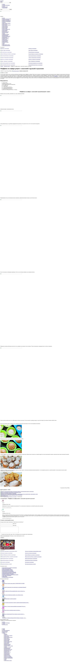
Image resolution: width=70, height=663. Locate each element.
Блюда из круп (6, 636)
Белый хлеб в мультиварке (6, 568)
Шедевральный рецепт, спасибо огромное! (9, 598)
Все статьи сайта (5, 6)
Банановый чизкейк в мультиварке (8, 573)
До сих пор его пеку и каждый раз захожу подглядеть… (11, 610)
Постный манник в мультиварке (34, 52)
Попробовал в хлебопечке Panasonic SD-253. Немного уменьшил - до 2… (14, 617)
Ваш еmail (14, 525)
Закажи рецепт (4, 576)
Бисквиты (4, 22)
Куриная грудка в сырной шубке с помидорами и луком (28, 494)
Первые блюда (4, 39)
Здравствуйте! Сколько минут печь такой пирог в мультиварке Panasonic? (14, 587)
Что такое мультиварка (6, 5)
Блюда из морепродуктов (6, 24)
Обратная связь (4, 7)
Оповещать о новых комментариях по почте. (17, 535)
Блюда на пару (6, 643)
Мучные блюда (4, 37)
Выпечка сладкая (5, 32)
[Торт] (3, 581)
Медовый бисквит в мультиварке (7, 577)
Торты (3, 43)
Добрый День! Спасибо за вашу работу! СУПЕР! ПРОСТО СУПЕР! (13, 583)
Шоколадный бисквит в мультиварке (31, 558)
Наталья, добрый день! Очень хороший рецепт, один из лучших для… (13, 591)
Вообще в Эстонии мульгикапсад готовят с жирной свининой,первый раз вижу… (15, 602)
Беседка (5, 633)
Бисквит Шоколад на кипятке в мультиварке (9, 567)
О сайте (3, 623)
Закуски (3, 33)
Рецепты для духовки (5, 19)
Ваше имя (14, 523)
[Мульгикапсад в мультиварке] (3, 600)
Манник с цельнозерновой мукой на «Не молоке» (26, 491)
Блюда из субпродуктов (6, 29)
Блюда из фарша (6, 642)
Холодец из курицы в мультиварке (30, 553)
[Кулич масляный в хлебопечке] (3, 616)
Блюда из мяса (4, 25)
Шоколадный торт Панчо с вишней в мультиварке (33, 556)
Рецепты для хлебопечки (6, 21)
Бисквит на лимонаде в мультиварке (34, 59)
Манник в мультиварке (12, 493)
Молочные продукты (7, 650)
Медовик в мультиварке (32, 48)
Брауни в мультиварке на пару (16, 492)
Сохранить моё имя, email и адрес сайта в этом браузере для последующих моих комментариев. (17, 534)
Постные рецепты (5, 40)
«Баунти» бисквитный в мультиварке (35, 57)
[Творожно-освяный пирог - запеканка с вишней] (3, 585)
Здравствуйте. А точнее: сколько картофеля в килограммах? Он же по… (14, 606)
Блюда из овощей (5, 26)
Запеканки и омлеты (5, 34)
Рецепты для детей (5, 42)
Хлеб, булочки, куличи (6, 44)
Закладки (1, 0)
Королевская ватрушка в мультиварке (31, 560)
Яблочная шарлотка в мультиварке (8, 571)
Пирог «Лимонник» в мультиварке (34, 61)
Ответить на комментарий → (7, 507)
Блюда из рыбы (4, 28)
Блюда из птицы (5, 27)
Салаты (5, 658)
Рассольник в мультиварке (29, 562)
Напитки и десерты (5, 38)
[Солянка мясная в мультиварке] (3, 604)
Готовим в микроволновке (6, 18)
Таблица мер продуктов (6, 45)
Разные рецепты (5, 41)
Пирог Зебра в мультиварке (33, 50)
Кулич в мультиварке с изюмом (7, 569)
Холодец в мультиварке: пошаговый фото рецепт (33, 551)
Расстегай (6, 495)
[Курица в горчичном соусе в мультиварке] (3, 612)
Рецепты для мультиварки (6, 20)
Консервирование (5, 35)
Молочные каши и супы (6, 36)
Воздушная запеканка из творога (7, 570)
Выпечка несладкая (5, 31)
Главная (3, 4)
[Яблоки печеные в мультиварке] (3, 593)
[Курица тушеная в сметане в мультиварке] (3, 589)
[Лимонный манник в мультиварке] (3, 608)
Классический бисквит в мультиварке (35, 55)
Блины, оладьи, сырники (6, 23)
